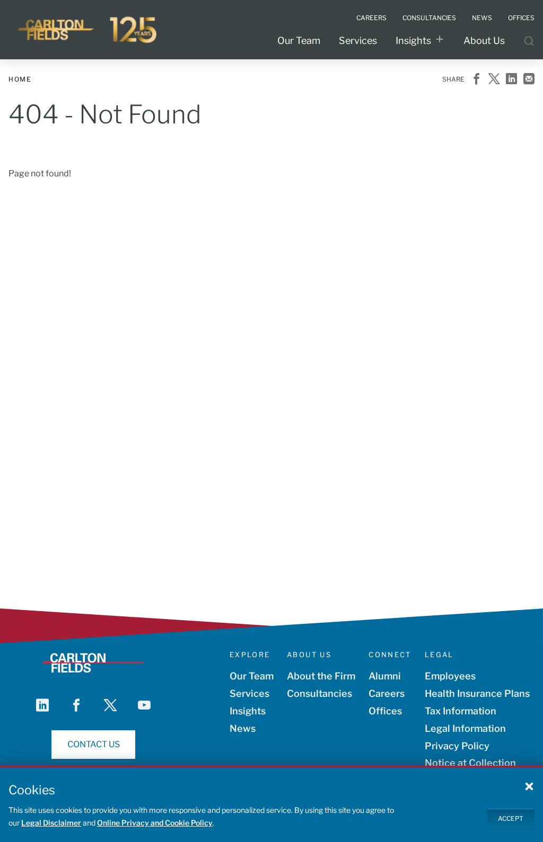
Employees (450, 676)
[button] (529, 786)
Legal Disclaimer (51, 822)
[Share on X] (494, 79)
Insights (413, 40)
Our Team (298, 40)
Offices (385, 710)
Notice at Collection (470, 762)
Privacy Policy (457, 745)
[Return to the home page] (88, 29)
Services (358, 40)
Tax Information (460, 710)
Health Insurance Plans (477, 693)
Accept (510, 818)
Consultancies (319, 693)
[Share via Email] (529, 79)
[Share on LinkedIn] (511, 79)
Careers (387, 693)
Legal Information (465, 728)
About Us (484, 40)
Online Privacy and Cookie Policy (155, 822)
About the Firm (321, 676)
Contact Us (93, 744)
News (243, 728)
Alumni (385, 676)
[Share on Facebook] (476, 79)
